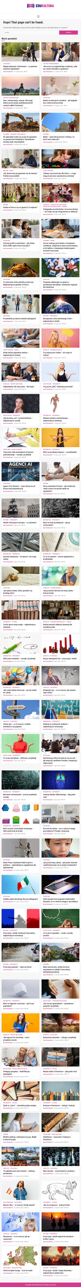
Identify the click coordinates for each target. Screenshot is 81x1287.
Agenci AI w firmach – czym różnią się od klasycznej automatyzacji (20, 471)
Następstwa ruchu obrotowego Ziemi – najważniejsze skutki (60, 304)
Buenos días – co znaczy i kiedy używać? (20, 1190)
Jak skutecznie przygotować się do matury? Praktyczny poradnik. (20, 158)
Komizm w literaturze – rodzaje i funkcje (60, 1091)
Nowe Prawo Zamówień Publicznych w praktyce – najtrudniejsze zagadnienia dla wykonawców (20, 848)
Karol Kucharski (8, 71)
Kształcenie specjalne (19, 1068)
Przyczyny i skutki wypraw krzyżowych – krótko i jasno (60, 1222)
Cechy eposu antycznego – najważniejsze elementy (20, 610)
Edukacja (46, 204)
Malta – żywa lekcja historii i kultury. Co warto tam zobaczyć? (60, 122)
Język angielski (8, 1202)
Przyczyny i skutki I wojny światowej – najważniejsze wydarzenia (60, 1256)
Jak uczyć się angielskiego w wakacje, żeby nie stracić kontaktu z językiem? (60, 51)
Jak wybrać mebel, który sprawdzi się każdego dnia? (20, 576)
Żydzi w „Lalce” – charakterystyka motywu (20, 1091)
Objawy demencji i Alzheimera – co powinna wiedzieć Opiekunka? (20, 51)
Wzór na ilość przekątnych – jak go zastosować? (60, 508)
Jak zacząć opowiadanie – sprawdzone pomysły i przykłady (60, 989)
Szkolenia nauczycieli (59, 1000)
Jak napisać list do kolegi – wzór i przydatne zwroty (20, 1022)
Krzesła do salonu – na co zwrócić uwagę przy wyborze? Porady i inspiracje (60, 814)
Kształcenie (7, 1068)
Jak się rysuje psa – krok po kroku (60, 1190)
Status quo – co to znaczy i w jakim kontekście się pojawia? (20, 709)
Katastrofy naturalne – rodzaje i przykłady (60, 1022)
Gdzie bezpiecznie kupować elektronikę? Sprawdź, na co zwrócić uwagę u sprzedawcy (60, 884)
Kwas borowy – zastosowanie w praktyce (60, 1156)
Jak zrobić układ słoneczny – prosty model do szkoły (20, 675)
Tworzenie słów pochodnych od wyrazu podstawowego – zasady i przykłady (20, 437)
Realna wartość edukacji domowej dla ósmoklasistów (60, 610)
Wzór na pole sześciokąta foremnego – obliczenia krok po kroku (20, 814)
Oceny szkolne (8, 350)
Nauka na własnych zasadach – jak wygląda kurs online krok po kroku (60, 85)
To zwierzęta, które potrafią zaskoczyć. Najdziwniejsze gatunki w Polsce (20, 267)
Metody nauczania (16, 384)
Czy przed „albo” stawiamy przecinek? (60, 372)
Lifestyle (46, 655)
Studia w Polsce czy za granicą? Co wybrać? (20, 192)
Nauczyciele (47, 1000)
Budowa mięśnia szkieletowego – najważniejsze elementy (60, 403)
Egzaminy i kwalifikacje (18, 134)
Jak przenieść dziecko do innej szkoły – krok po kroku (60, 576)
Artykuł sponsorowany (51, 63)
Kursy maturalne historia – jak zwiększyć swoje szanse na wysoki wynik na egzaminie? (60, 471)
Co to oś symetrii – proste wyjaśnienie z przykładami (60, 542)
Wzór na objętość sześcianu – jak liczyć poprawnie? (20, 989)
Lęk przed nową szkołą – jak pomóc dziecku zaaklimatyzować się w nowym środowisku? (60, 848)
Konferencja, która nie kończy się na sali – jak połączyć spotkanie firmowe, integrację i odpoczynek (60, 743)
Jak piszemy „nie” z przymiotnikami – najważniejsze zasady (20, 403)
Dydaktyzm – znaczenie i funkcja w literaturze (60, 1122)
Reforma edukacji (56, 350)
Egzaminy (6, 134)
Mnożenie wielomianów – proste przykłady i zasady (20, 780)
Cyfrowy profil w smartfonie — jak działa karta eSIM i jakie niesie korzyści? (20, 228)
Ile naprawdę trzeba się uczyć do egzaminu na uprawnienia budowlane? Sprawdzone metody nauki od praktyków (20, 122)
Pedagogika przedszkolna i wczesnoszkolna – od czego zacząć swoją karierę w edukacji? (60, 192)
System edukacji (56, 588)
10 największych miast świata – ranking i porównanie (20, 1156)
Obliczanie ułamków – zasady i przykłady (20, 644)
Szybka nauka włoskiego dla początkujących (20, 884)
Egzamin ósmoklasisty (58, 621)
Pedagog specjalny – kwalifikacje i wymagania (20, 1057)
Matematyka (47, 415)
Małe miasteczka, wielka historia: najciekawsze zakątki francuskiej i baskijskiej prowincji (60, 952)
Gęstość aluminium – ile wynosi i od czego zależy (20, 542)
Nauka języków (17, 449)
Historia (46, 315)
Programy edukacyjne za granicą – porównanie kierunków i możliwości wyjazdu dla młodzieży (60, 267)
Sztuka (14, 621)
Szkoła (16, 350)
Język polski (47, 384)
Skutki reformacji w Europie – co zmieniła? (20, 508)
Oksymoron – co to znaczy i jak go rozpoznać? (20, 1222)
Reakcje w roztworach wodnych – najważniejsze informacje (60, 709)
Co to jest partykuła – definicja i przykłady (20, 743)
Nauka (11, 170)
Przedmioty (53, 315)
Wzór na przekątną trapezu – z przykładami (60, 437)
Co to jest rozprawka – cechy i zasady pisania (60, 918)
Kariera (64, 206)
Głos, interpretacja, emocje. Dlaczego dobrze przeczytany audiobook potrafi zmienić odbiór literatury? (20, 85)
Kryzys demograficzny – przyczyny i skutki (60, 644)
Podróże (46, 134)
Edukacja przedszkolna (59, 204)
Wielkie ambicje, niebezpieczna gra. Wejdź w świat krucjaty (20, 1122)
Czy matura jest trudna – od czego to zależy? (60, 338)
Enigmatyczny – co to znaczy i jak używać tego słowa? (60, 675)
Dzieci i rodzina (48, 170)
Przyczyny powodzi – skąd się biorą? (20, 952)
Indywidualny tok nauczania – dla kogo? (20, 372)
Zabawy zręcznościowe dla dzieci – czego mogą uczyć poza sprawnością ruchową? (60, 158)
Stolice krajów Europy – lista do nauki (20, 1256)
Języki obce (7, 449)
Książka (5, 1134)
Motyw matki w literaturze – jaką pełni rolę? (60, 1057)
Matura (5, 170)
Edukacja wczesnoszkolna (52, 206)
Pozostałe (6, 63)
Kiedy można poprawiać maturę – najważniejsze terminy (20, 338)
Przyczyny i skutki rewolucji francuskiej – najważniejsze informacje (20, 918)
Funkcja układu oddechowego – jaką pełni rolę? (60, 780)
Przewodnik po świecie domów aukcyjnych (20, 304)
